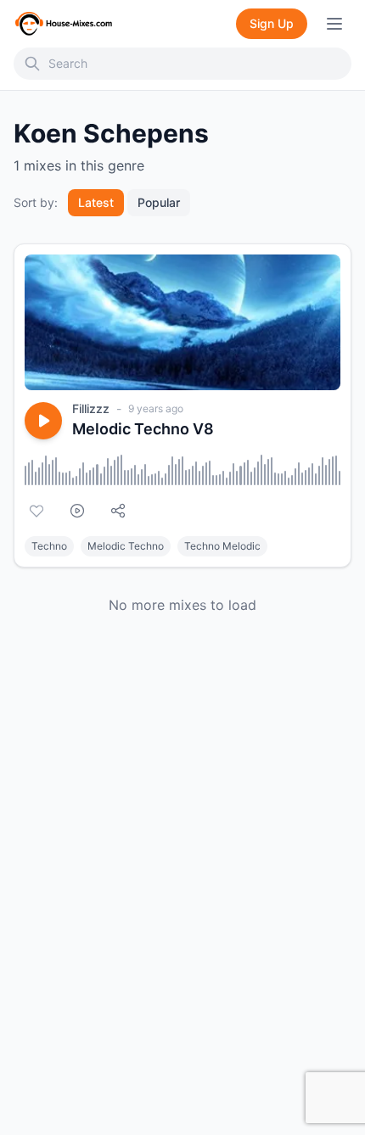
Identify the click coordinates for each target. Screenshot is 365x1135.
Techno (49, 546)
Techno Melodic (222, 546)
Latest (96, 202)
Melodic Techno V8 (143, 429)
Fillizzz (91, 408)
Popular (159, 202)
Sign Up (272, 23)
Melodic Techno (125, 546)
